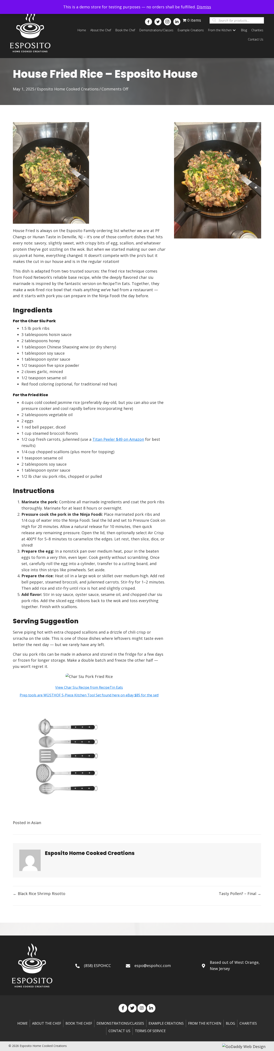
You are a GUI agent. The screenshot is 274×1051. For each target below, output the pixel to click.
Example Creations (166, 1023)
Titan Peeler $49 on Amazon (118, 439)
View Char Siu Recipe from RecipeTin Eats (89, 687)
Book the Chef (79, 1023)
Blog (230, 1023)
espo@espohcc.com (152, 965)
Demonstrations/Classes (120, 1023)
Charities (248, 1023)
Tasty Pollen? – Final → (240, 893)
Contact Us (119, 1031)
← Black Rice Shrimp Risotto (39, 893)
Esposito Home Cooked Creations (68, 88)
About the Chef (46, 1023)
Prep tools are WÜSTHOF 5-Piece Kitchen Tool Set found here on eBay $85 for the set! (89, 695)
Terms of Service (150, 1031)
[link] (81, 30)
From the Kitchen (204, 1023)
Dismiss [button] (204, 6)
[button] (147, 20)
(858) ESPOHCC (97, 965)
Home (22, 1023)
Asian (36, 822)
